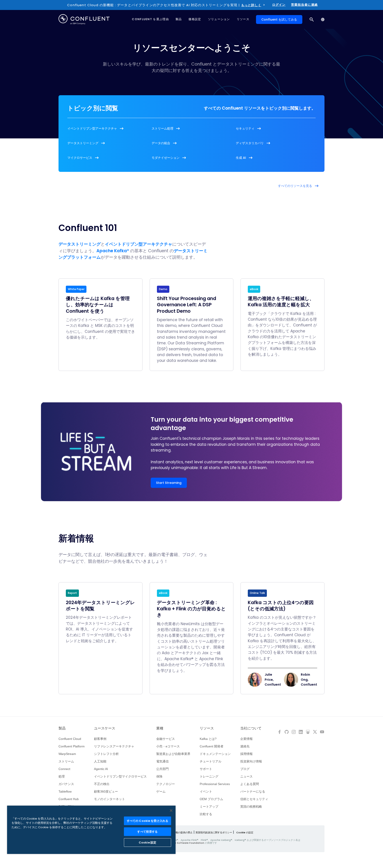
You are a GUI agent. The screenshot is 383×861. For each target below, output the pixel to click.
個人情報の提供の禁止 (180, 832)
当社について (251, 728)
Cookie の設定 (244, 832)
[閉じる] (171, 810)
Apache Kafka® (112, 251)
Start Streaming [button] (169, 483)
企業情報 (246, 739)
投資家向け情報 (251, 761)
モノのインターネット (109, 799)
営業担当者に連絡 (304, 4)
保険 (159, 776)
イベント (206, 791)
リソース (207, 728)
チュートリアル (210, 761)
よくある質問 (249, 784)
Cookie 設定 (147, 842)
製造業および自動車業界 (173, 754)
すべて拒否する (147, 832)
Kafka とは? (208, 739)
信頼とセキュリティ (254, 799)
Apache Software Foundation (185, 843)
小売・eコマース (168, 746)
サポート (206, 769)
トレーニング (209, 776)
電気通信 (162, 761)
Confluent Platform (72, 746)
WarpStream (67, 754)
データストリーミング (80, 244)
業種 (159, 728)
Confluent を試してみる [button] (279, 19)
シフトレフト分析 (106, 754)
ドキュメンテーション (215, 754)
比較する (206, 814)
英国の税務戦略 (251, 806)
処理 (62, 776)
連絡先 (245, 746)
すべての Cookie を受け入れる (147, 821)
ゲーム (161, 791)
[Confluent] (84, 19)
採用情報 (246, 754)
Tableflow (65, 791)
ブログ (245, 769)
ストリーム (66, 761)
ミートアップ (209, 806)
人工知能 (100, 761)
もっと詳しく (251, 5)
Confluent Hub (69, 799)
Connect (64, 769)
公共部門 (162, 769)
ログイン (279, 4)
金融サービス (165, 739)
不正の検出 (101, 784)
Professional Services (215, 784)
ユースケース (104, 728)
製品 (62, 728)
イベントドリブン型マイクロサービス (120, 776)
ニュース (246, 776)
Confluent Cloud (70, 739)
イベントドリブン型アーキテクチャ (138, 244)
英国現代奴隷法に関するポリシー (213, 832)
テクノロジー (165, 784)
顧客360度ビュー (106, 791)
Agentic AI (101, 769)
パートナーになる (252, 791)
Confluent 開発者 (211, 746)
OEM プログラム (211, 799)
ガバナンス (66, 784)
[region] (91, 830)
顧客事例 (100, 739)
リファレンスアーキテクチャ (114, 746)
